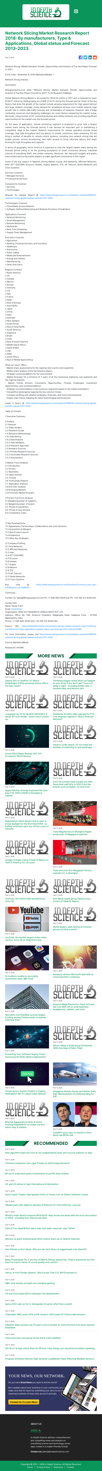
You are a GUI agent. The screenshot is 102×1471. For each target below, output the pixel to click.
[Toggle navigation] (76, 11)
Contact (70, 1467)
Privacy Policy (43, 1467)
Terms (30, 1467)
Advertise (58, 1467)
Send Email (16, 609)
